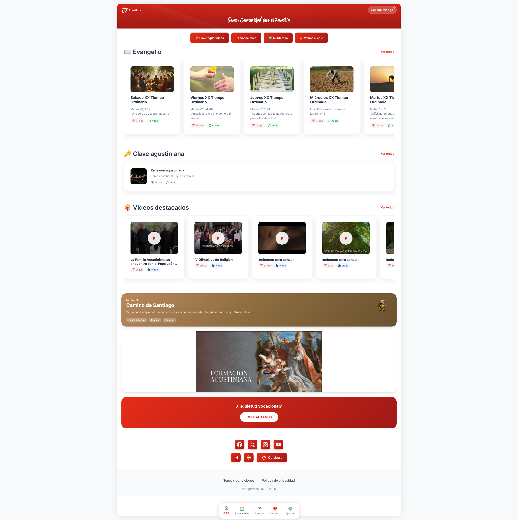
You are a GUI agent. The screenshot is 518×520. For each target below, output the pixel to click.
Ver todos (387, 51)
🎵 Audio (153, 120)
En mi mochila (137, 319)
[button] (259, 306)
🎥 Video (153, 269)
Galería (169, 319)
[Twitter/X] (252, 444)
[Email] (236, 457)
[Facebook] (239, 444)
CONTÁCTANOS (259, 417)
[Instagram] (265, 444)
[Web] (249, 457)
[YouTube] (278, 444)
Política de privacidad (278, 480)
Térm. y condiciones (239, 480)
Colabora (275, 458)
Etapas (155, 319)
